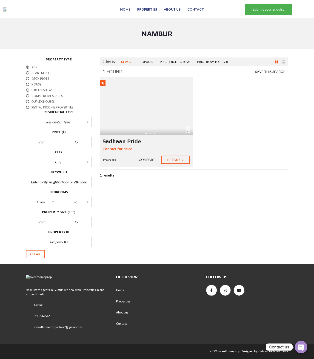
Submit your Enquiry (268, 9)
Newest (127, 62)
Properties (147, 9)
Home (125, 9)
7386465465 (43, 316)
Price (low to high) (212, 62)
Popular (146, 62)
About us (172, 9)
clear (35, 254)
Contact (195, 9)
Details (174, 160)
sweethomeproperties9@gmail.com (58, 327)
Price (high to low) (175, 62)
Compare (146, 160)
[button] (58, 122)
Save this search (270, 72)
